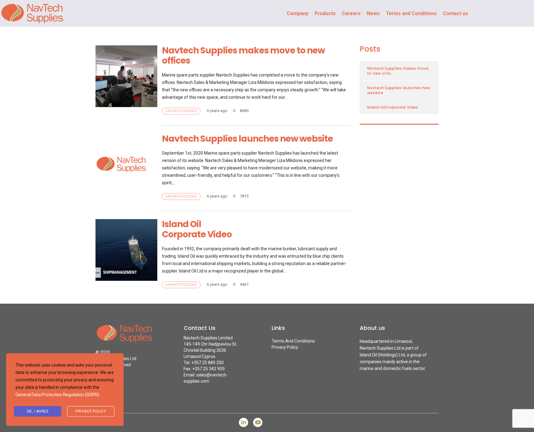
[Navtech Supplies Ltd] (130, 336)
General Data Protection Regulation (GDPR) (57, 394)
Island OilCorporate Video (197, 229)
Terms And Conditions (293, 341)
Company (297, 13)
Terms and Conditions (411, 13)
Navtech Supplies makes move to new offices (243, 55)
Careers (351, 13)
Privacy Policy (285, 347)
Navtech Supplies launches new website (247, 139)
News (373, 13)
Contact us (455, 13)
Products (325, 13)
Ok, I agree (38, 411)
